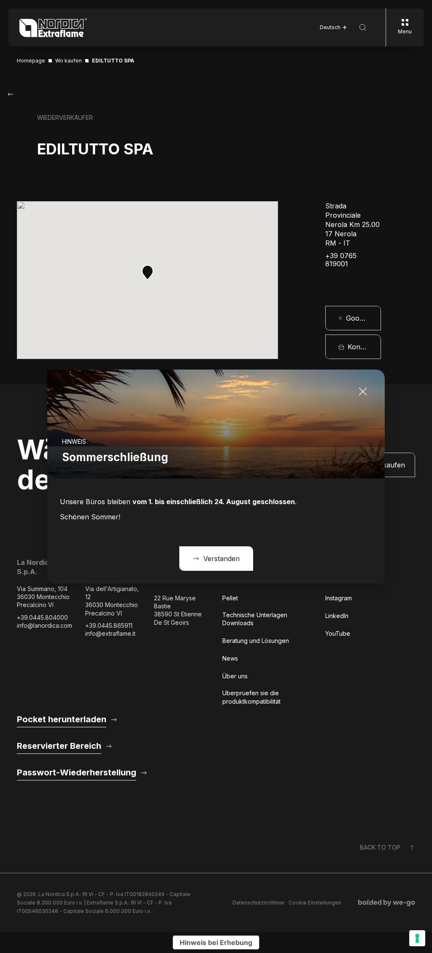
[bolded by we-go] (386, 902)
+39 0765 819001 (340, 260)
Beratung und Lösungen (255, 640)
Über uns (235, 676)
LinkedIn (336, 615)
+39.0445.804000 (42, 617)
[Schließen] (363, 391)
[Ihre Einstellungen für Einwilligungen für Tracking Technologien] (417, 938)
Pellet (230, 598)
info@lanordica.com (44, 625)
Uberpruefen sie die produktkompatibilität (251, 697)
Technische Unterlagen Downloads (254, 618)
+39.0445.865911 (108, 625)
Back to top (380, 847)
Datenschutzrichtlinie (258, 902)
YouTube (337, 633)
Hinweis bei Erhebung (216, 942)
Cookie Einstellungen (315, 902)
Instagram (338, 598)
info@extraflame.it (110, 633)
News (230, 658)
